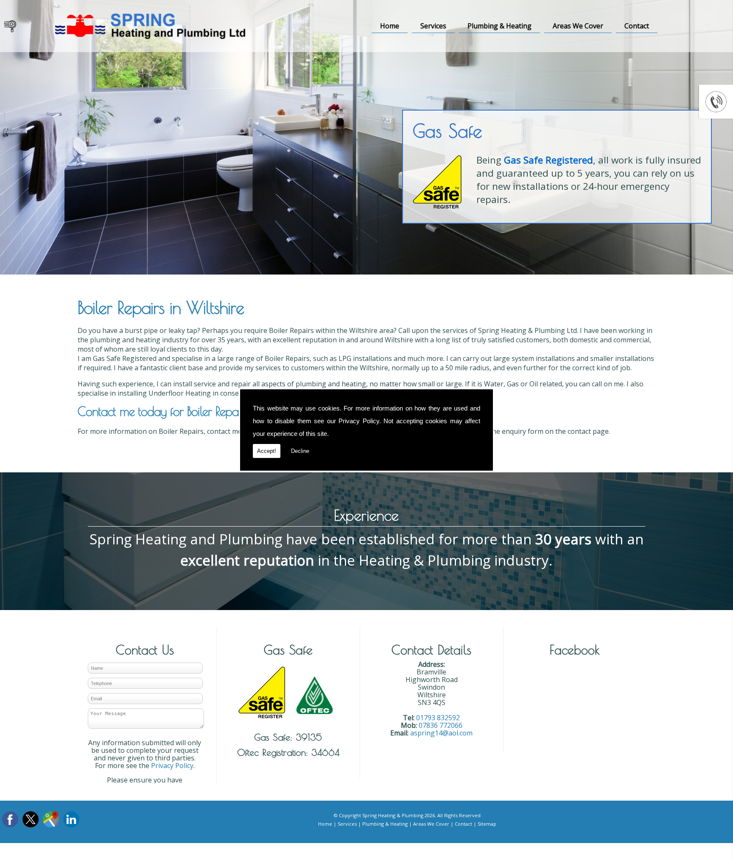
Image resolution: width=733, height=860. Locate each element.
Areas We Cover (578, 26)
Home (389, 26)
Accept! (266, 451)
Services (433, 26)
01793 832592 (438, 717)
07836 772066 (440, 725)
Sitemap (487, 824)
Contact (636, 26)
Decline (300, 451)
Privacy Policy (359, 420)
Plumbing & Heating (499, 26)
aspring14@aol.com (441, 733)
